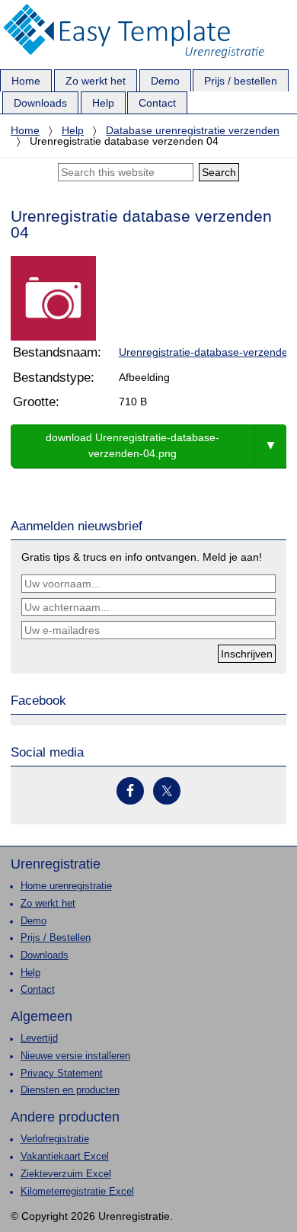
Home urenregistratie (66, 886)
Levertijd (39, 1038)
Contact (38, 989)
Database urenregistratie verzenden (192, 130)
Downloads (45, 955)
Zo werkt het (48, 903)
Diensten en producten (70, 1090)
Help (73, 130)
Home (25, 130)
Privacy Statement (62, 1073)
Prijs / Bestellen (56, 938)
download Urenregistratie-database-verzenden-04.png (132, 445)
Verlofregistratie (55, 1139)
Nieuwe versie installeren (75, 1056)
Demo (33, 921)
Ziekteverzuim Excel (66, 1174)
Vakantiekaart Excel (65, 1156)
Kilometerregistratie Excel (77, 1191)
